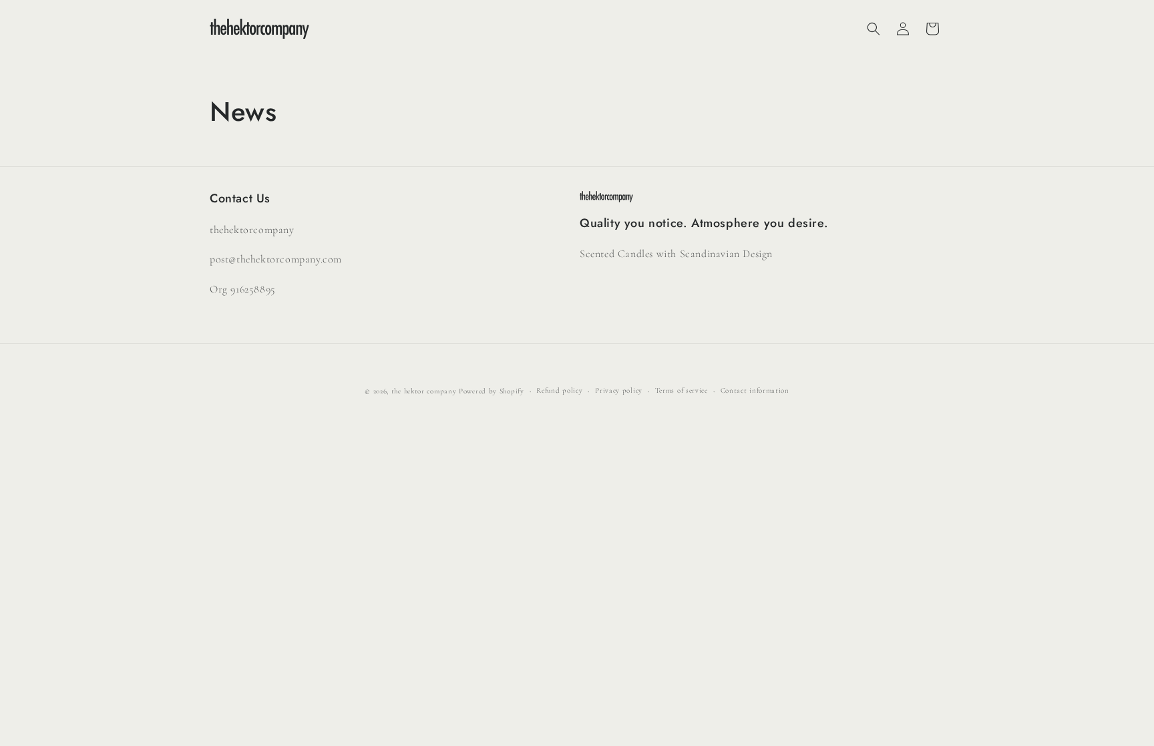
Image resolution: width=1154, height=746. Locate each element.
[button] (873, 28)
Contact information (755, 390)
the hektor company (424, 391)
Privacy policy (618, 390)
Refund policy (559, 390)
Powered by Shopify (491, 391)
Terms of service (681, 390)
